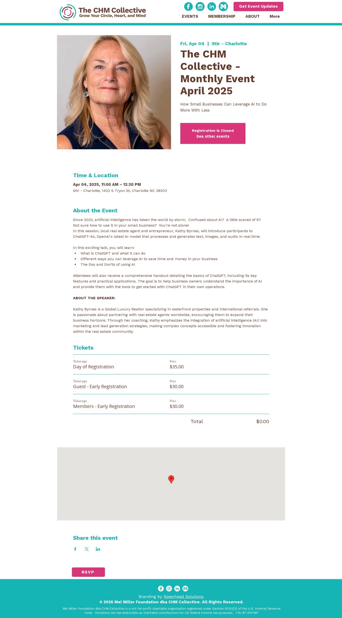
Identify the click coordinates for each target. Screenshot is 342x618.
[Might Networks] (223, 6)
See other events (212, 136)
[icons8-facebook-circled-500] (188, 6)
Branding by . (171, 596)
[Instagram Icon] (200, 6)
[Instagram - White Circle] (169, 588)
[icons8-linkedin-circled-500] (211, 6)
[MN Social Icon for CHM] (185, 588)
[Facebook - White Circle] (161, 588)
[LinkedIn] (177, 588)
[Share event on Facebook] (75, 549)
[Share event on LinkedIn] (98, 549)
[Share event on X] (86, 549)
